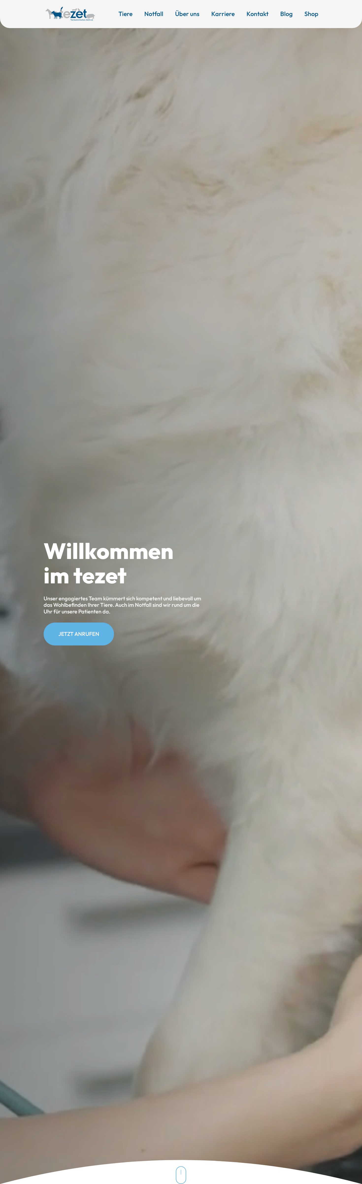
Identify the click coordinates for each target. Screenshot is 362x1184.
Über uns (187, 14)
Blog (286, 14)
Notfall (153, 14)
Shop (311, 14)
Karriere (223, 14)
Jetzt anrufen (78, 633)
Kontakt (257, 14)
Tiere (125, 14)
